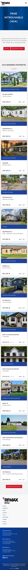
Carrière (5, 519)
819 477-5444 (8, 535)
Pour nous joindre (17, 48)
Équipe (4, 510)
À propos (5, 512)
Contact (5, 523)
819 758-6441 (7, 543)
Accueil (7, 48)
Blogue (4, 521)
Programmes (5, 517)
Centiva (17, 568)
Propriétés (5, 508)
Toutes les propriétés (14, 486)
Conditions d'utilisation (15, 565)
